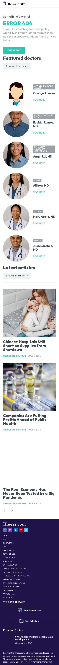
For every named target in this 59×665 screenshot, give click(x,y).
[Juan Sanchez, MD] (16, 248)
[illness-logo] (14, 3)
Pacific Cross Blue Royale (43, 116)
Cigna (37, 180)
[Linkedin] (15, 530)
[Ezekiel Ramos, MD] (16, 124)
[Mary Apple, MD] (16, 217)
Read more (39, 100)
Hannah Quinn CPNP (23, 643)
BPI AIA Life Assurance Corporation (41, 149)
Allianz (38, 211)
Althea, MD (41, 185)
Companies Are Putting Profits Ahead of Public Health (24, 419)
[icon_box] (29, 610)
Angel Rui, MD (42, 156)
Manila (37, 241)
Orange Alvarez (44, 93)
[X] (26, 530)
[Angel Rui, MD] (16, 155)
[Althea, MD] (16, 186)
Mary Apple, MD (44, 216)
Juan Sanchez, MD (43, 247)
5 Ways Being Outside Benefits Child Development (34, 638)
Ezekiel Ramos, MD (43, 124)
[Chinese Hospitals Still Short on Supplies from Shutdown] (29, 313)
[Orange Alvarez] (16, 92)
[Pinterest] (21, 530)
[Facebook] (5, 530)
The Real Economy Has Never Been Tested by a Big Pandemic (28, 493)
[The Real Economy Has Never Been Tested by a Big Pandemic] (29, 460)
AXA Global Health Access (44, 87)
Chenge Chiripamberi (14, 356)
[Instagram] (10, 530)
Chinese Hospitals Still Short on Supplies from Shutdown (24, 345)
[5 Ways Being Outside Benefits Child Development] (8, 640)
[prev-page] (5, 510)
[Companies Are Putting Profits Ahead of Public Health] (29, 387)
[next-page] (11, 510)
